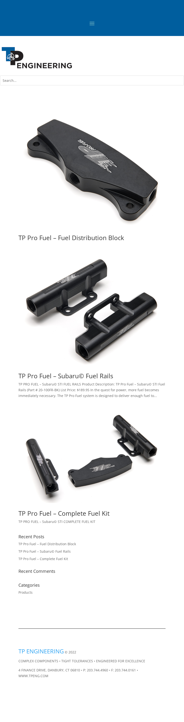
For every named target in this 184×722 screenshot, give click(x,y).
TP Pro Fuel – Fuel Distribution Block (71, 237)
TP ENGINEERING (41, 651)
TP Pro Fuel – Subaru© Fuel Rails (65, 376)
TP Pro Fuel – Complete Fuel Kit (63, 513)
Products (25, 592)
